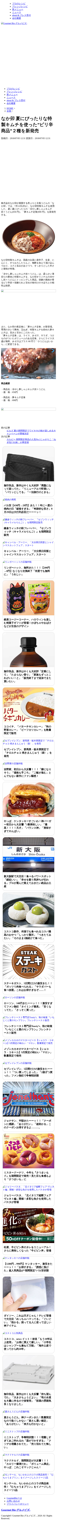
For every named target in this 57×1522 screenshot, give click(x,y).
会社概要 (16, 18)
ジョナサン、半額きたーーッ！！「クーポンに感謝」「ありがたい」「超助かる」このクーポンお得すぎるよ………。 (27, 1124)
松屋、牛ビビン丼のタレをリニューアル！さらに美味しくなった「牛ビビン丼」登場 (27, 1249)
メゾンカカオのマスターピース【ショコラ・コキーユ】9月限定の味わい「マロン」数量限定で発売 (28, 1052)
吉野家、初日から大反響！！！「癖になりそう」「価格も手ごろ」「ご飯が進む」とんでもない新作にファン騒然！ (27, 772)
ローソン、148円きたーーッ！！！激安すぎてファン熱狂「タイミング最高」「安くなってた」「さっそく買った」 (28, 1006)
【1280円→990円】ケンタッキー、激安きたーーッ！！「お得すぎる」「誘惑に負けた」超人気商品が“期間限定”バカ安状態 (28, 1267)
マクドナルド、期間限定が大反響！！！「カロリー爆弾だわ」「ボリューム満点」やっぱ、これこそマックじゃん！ (27, 1464)
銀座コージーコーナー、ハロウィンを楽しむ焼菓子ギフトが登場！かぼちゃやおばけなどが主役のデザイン (27, 623)
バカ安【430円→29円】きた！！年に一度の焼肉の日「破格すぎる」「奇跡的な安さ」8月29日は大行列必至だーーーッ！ (28, 508)
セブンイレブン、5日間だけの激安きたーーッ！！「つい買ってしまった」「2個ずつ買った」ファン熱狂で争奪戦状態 (28, 1072)
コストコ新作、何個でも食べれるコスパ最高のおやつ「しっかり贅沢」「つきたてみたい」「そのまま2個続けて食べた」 (27, 935)
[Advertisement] (28, 56)
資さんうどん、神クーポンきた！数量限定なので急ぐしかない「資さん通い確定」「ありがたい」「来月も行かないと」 (27, 1420)
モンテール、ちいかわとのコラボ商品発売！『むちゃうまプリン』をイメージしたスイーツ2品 (27, 1486)
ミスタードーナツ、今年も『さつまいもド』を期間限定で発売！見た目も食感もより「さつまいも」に (27, 1176)
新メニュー (17, 9)
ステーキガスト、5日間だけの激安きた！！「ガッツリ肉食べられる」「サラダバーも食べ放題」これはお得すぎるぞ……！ (28, 986)
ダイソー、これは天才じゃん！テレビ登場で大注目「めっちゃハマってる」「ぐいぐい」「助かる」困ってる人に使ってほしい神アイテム (27, 1320)
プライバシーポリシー (18, 1504)
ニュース (16, 12)
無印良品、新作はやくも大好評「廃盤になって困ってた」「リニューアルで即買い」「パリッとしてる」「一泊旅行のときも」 (27, 489)
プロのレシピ (18, 3)
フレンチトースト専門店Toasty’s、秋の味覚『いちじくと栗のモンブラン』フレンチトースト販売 (28, 1029)
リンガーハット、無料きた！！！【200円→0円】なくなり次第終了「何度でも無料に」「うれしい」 (27, 571)
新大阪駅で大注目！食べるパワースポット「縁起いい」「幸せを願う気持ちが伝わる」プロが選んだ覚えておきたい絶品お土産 (27, 881)
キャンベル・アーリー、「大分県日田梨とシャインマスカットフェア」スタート (27, 553)
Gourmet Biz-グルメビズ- (15, 1509)
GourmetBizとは (14, 1498)
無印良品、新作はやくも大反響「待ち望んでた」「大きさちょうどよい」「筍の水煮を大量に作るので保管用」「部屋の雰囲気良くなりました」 (27, 1399)
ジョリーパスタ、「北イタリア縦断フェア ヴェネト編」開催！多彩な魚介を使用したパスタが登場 (27, 1198)
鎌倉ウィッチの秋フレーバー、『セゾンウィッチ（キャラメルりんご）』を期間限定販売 (27, 531)
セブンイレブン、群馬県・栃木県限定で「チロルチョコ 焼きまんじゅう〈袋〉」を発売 (28, 752)
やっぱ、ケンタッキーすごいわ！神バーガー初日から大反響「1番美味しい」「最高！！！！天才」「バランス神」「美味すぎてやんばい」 (27, 826)
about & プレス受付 (21, 15)
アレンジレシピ (20, 6)
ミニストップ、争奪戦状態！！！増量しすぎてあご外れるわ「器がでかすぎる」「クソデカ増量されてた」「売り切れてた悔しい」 (27, 1442)
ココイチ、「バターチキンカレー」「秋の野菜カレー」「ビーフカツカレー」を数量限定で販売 (27, 730)
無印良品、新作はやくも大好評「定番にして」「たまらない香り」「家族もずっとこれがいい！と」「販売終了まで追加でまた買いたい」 (27, 676)
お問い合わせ (13, 1501)
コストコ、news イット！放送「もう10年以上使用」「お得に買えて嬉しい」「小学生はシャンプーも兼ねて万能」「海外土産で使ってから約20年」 (28, 1344)
